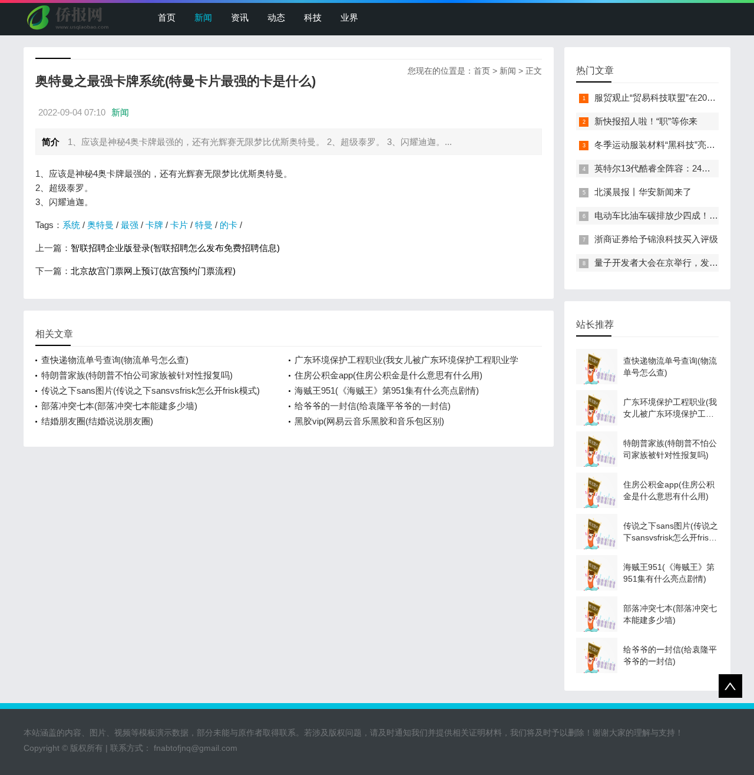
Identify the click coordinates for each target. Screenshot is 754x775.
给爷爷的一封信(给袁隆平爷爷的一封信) (373, 406)
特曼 (204, 225)
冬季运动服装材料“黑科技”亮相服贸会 (668, 145)
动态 (276, 17)
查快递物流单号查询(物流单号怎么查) (114, 360)
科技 (313, 17)
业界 (349, 17)
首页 (167, 17)
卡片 (179, 225)
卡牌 (154, 225)
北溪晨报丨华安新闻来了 (643, 192)
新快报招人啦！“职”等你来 (645, 121)
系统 (71, 225)
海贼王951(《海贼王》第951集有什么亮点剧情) (387, 390)
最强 (129, 225)
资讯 (240, 17)
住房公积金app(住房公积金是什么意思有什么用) (388, 375)
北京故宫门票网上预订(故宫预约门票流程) (153, 271)
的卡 (228, 225)
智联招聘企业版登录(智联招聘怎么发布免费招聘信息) (175, 248)
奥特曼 (100, 225)
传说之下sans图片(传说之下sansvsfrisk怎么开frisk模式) (150, 390)
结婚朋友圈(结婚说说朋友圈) (97, 421)
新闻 (203, 17)
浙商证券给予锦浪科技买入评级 (656, 239)
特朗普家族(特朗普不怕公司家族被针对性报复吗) (137, 375)
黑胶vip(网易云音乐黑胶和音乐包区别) (369, 421)
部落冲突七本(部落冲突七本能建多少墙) (119, 406)
